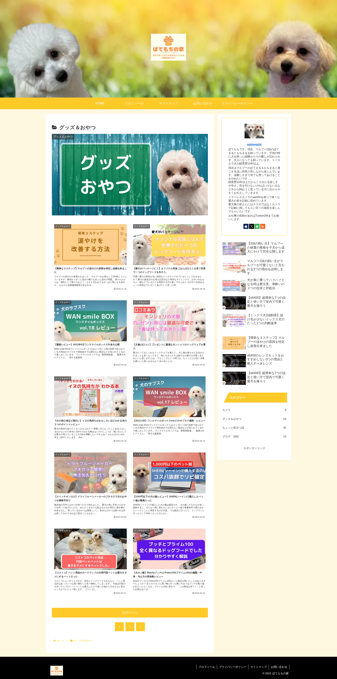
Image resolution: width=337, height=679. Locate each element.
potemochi (254, 144)
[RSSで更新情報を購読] (262, 226)
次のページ (130, 612)
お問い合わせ (279, 666)
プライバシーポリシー (232, 666)
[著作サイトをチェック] (245, 226)
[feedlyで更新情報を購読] (257, 226)
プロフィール (207, 666)
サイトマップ (258, 666)
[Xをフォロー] (251, 226)
